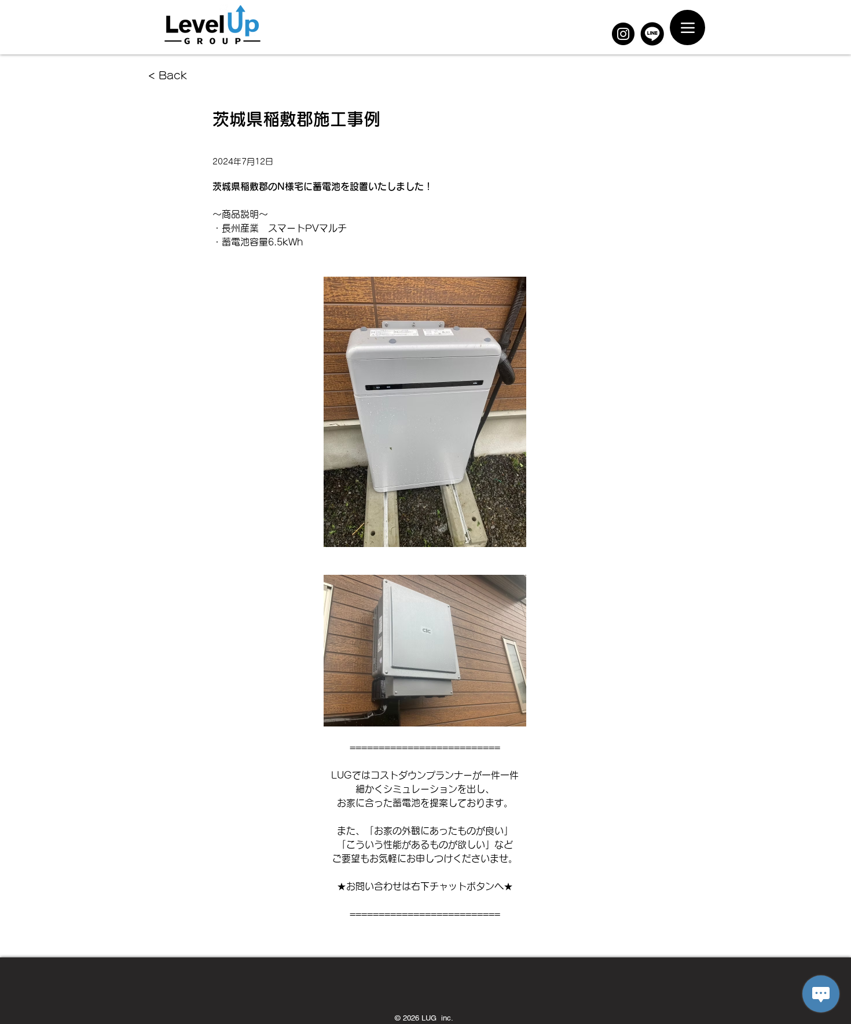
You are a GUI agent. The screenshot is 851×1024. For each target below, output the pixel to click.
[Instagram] (623, 34)
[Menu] (687, 27)
